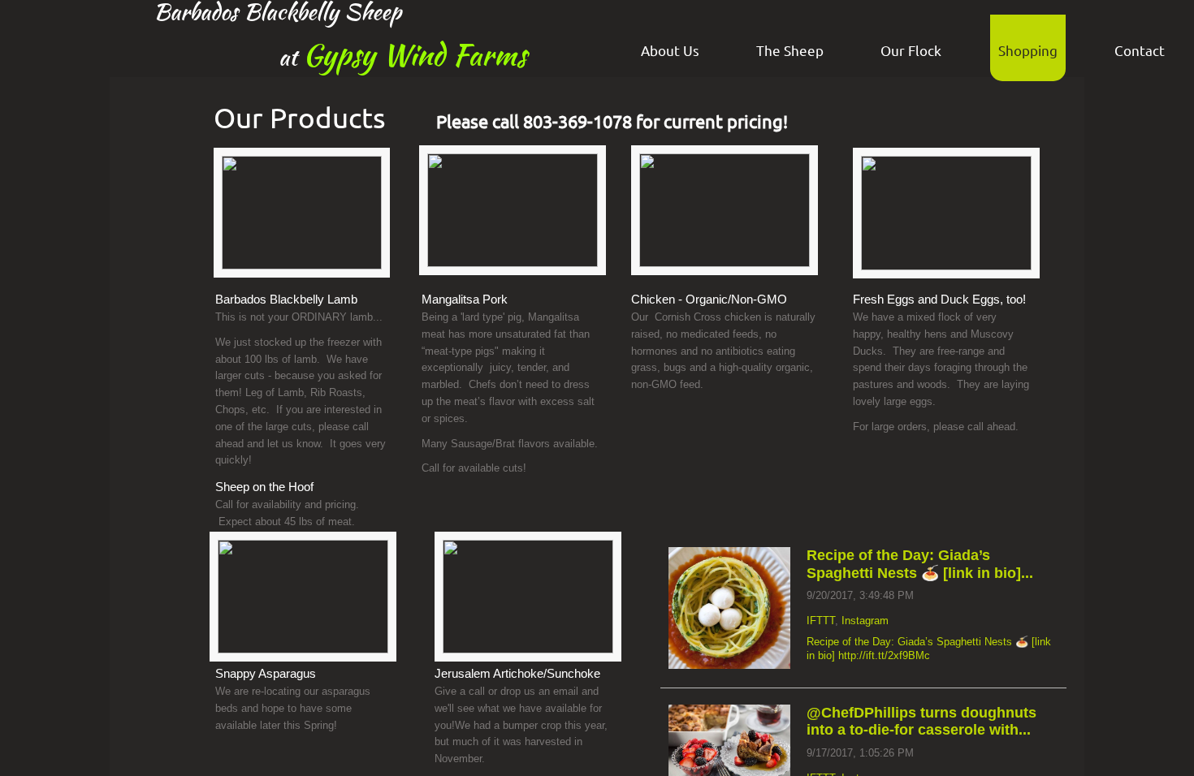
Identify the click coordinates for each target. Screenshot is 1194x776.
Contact (1139, 49)
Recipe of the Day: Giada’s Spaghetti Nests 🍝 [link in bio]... (920, 564)
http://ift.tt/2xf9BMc (884, 655)
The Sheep (790, 49)
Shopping (1028, 49)
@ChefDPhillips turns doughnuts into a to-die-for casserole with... (921, 722)
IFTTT (821, 620)
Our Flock (910, 49)
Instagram (865, 620)
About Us (670, 49)
